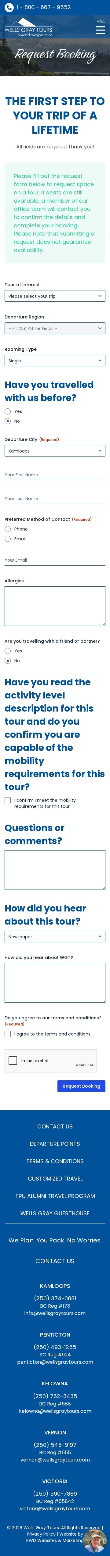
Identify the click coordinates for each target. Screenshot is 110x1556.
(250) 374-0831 (55, 1298)
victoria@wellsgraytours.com (55, 1508)
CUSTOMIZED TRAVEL (55, 1178)
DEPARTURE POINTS (55, 1144)
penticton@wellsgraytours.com (55, 1362)
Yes (18, 411)
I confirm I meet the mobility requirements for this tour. (45, 803)
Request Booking (81, 1086)
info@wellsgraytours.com (55, 1313)
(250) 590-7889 (55, 1493)
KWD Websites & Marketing (55, 1540)
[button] (100, 27)
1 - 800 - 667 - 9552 (44, 7)
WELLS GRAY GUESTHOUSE (55, 1213)
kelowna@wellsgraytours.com (55, 1411)
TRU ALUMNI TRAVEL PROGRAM (55, 1196)
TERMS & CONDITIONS (55, 1161)
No (17, 421)
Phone (21, 529)
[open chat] (94, 1541)
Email (20, 539)
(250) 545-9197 (55, 1445)
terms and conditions (67, 1034)
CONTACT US (55, 1126)
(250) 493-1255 (55, 1347)
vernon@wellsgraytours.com (55, 1459)
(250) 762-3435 (55, 1396)
